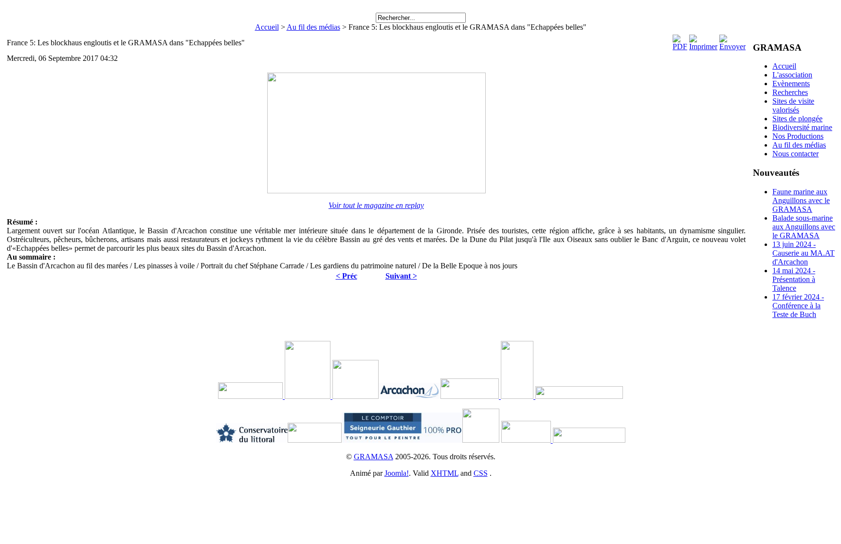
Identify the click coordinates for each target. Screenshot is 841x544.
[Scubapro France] (331, 396)
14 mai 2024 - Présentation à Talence (793, 279)
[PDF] (680, 46)
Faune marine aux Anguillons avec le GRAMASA (801, 200)
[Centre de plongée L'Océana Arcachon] (527, 440)
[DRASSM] (284, 396)
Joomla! (396, 473)
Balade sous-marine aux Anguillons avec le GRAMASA (803, 227)
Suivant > (401, 276)
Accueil (267, 27)
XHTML (444, 473)
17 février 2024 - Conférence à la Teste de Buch (798, 306)
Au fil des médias (313, 27)
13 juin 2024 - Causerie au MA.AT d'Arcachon (803, 253)
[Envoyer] (732, 46)
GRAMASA (373, 456)
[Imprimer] (703, 46)
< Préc (346, 276)
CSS (481, 473)
